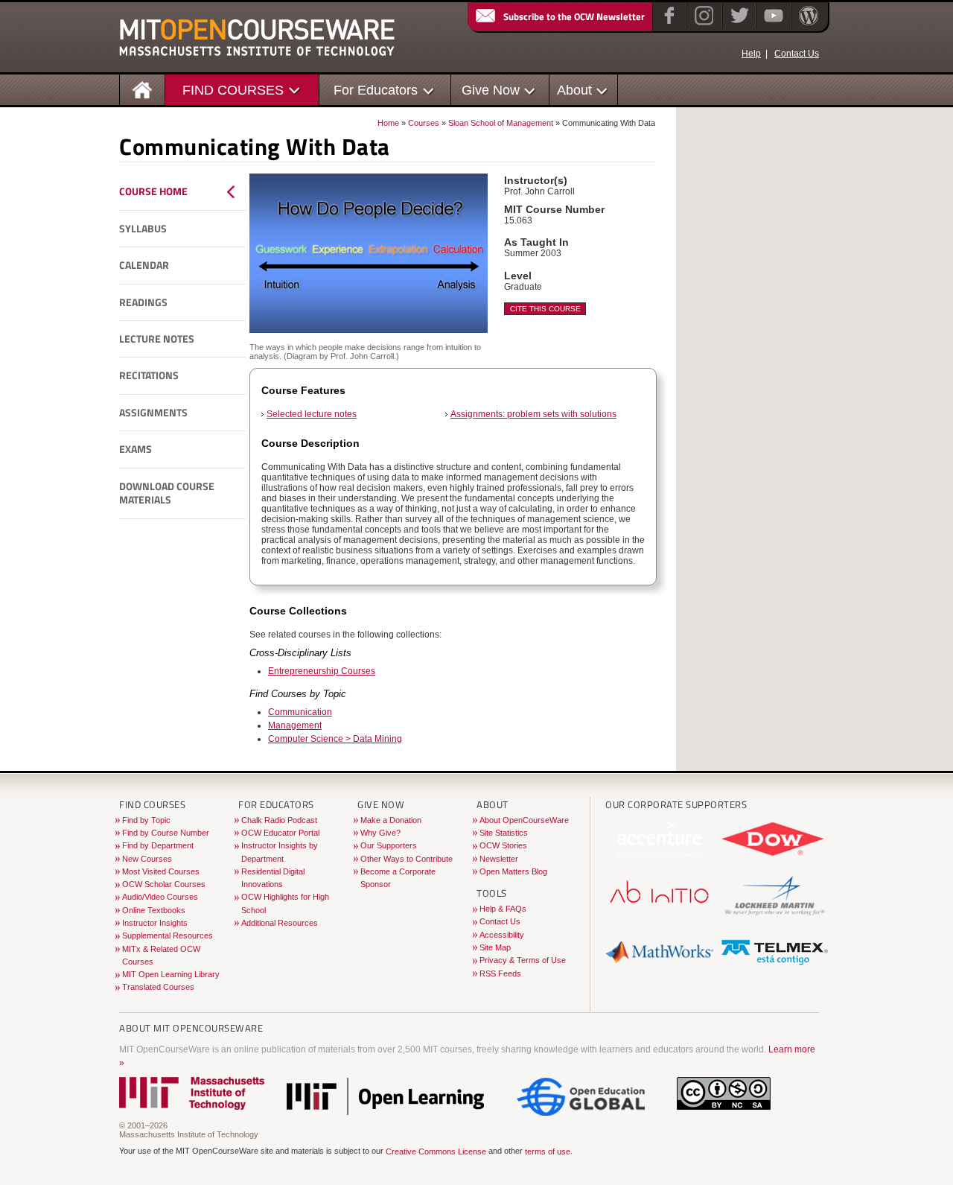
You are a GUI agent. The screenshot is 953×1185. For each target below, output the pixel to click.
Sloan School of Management (500, 122)
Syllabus (143, 228)
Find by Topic (146, 820)
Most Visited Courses (161, 871)
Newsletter (498, 858)
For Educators (376, 90)
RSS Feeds (500, 973)
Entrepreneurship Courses (321, 671)
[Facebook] (667, 25)
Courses (423, 122)
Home (388, 122)
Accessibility (501, 934)
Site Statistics (503, 832)
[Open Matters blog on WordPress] (807, 25)
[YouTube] (771, 25)
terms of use (547, 1151)
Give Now (491, 90)
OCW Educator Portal (280, 832)
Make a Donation (390, 820)
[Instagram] (702, 25)
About (574, 90)
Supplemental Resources (167, 935)
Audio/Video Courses (160, 896)
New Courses (147, 858)
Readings (143, 302)
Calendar (144, 265)
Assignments (153, 412)
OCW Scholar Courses (163, 884)
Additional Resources (279, 922)
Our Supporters (388, 845)
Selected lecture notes (312, 414)
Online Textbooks (153, 910)
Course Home (153, 191)
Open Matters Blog (513, 871)
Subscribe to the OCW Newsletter (574, 16)
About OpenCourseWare (524, 820)
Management (295, 725)
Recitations (149, 375)
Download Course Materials (166, 493)
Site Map (495, 947)
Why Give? (380, 832)
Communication (300, 712)
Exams (135, 449)
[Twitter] (738, 25)
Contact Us (796, 53)
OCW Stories (503, 845)
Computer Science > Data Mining (335, 739)
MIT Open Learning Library (171, 974)
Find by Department (158, 845)
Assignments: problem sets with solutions (533, 414)
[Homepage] (142, 89)
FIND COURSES (233, 90)
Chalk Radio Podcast (279, 820)
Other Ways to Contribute (406, 858)
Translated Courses (158, 986)
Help (751, 53)
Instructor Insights (155, 922)
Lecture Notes (156, 339)
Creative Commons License (436, 1151)
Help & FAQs (502, 908)
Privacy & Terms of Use (522, 960)
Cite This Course (545, 309)
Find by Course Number (165, 832)
